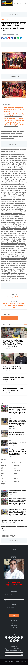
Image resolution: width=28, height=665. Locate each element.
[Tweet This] (5, 38)
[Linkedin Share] (12, 38)
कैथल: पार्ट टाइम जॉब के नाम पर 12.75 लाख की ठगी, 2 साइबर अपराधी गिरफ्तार (13, 389)
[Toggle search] (23, 3)
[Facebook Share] (2, 38)
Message (14, 604)
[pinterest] (15, 637)
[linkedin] (12, 637)
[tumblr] (9, 637)
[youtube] (18, 637)
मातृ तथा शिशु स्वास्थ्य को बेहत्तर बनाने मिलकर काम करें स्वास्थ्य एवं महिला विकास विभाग (17, 434)
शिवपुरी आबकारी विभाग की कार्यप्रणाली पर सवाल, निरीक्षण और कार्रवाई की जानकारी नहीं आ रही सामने (14, 109)
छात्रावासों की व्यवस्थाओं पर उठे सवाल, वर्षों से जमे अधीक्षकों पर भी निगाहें (13, 378)
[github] (17, 640)
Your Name (14, 591)
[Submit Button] (22, 654)
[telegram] (6, 637)
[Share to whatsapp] (18, 38)
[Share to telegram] (21, 38)
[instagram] (17, 3)
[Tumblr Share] (15, 38)
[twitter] (11, 640)
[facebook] (14, 3)
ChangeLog (14, 627)
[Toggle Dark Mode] (20, 3)
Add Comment (11, 318)
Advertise (14, 623)
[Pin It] (8, 38)
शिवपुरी (10, 406)
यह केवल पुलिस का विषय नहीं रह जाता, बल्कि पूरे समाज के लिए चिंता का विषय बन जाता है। (14, 367)
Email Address (14, 598)
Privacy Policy (14, 630)
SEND (14, 615)
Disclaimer (14, 625)
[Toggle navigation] (25, 3)
